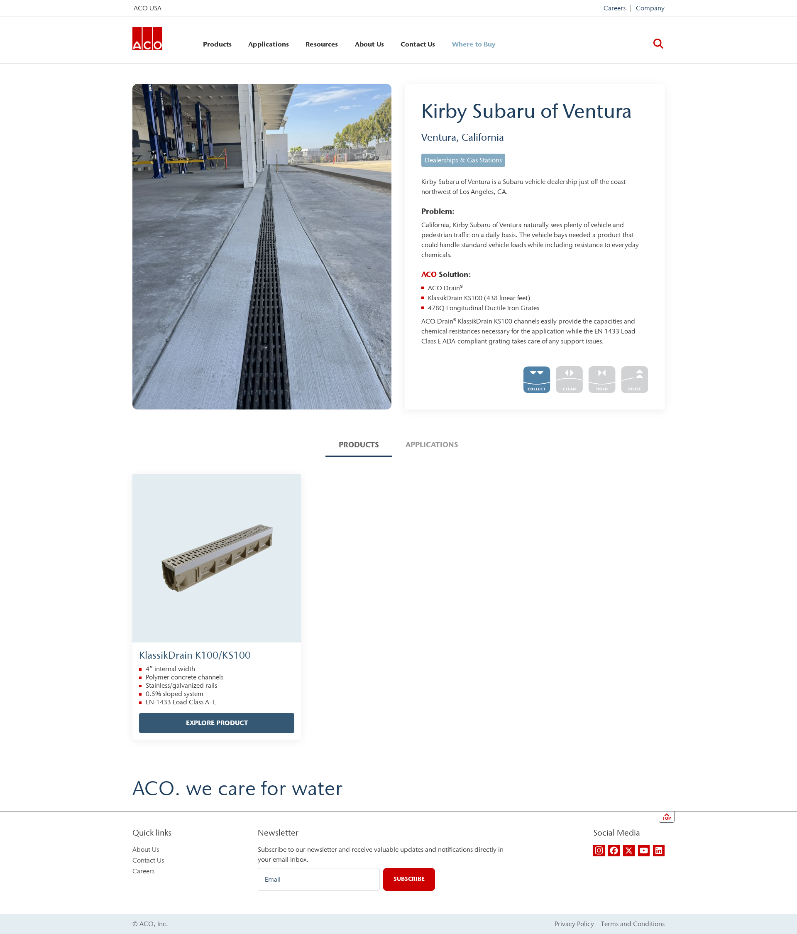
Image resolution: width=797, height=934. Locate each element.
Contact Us (418, 44)
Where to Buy (474, 44)
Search (658, 44)
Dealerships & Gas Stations (463, 160)
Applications (268, 44)
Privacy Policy (574, 923)
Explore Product (217, 722)
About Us (369, 44)
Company (650, 8)
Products (217, 44)
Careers (615, 8)
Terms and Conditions (633, 923)
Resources (322, 44)
